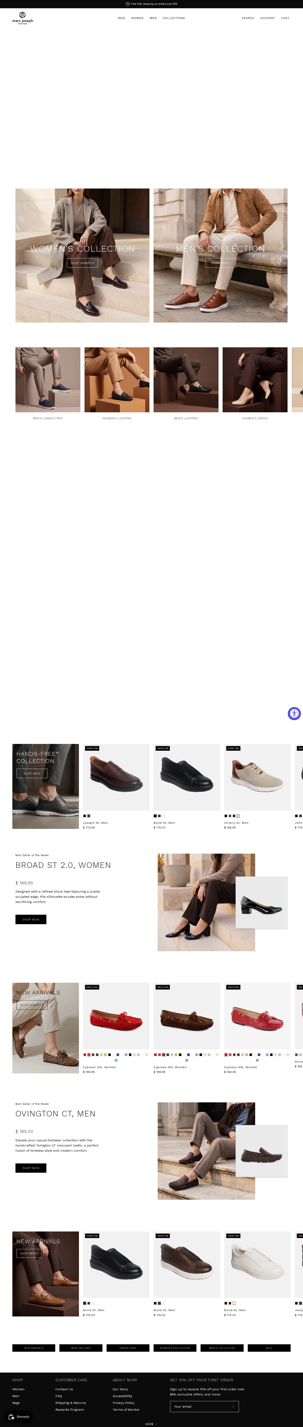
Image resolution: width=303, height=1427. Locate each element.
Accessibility (122, 1396)
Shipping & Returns (70, 1403)
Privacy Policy (123, 1403)
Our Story (120, 1389)
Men (15, 1396)
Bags (16, 1403)
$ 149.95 (230, 827)
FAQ (58, 1396)
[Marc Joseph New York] (22, 18)
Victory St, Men (236, 822)
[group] (151, 4)
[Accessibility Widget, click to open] (294, 713)
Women (18, 1389)
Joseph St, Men (95, 822)
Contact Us (64, 1389)
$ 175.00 (160, 827)
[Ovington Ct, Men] (206, 1151)
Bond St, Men (164, 822)
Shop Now (32, 773)
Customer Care (71, 1380)
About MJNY (125, 1380)
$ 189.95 (230, 1071)
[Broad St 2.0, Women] (206, 902)
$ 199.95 (89, 1071)
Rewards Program (69, 1410)
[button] (248, 18)
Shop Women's (82, 263)
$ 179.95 (89, 827)
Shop (17, 1380)
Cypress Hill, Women (99, 1067)
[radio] (84, 816)
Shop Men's (220, 263)
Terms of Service (126, 1410)
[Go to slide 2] (154, 171)
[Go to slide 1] (149, 171)
